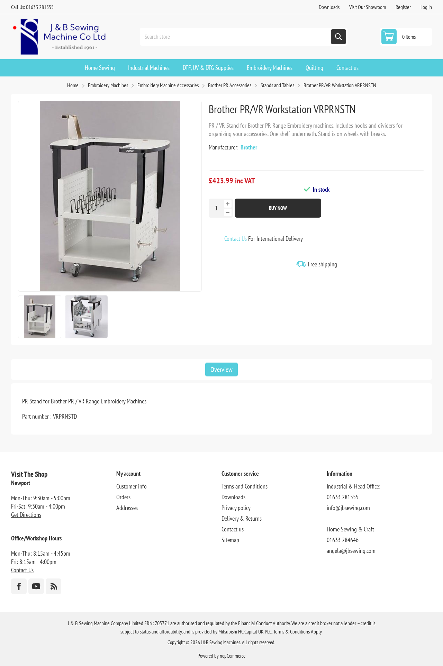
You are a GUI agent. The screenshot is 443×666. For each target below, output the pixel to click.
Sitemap (230, 540)
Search (338, 36)
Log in (426, 6)
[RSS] (53, 586)
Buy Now (278, 208)
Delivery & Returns (242, 518)
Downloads (329, 6)
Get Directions (26, 515)
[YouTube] (36, 586)
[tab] (221, 369)
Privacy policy (236, 508)
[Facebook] (19, 586)
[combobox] (236, 36)
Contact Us (235, 239)
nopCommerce (232, 656)
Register (403, 6)
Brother (249, 147)
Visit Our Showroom (367, 6)
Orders (123, 497)
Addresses (127, 508)
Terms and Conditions (245, 486)
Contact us (233, 529)
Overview (221, 369)
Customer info (131, 486)
